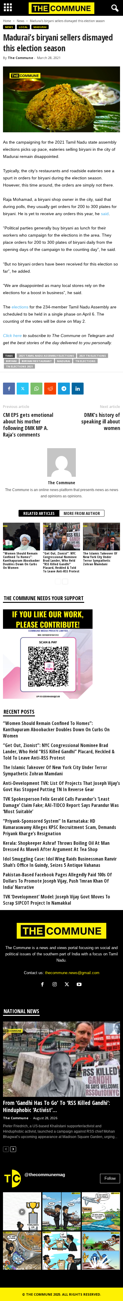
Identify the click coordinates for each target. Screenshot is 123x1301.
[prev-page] (58, 581)
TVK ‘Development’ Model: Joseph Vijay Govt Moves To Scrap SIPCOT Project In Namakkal (56, 900)
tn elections (85, 361)
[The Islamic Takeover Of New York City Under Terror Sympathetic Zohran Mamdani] (101, 536)
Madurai (40, 27)
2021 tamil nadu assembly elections (46, 356)
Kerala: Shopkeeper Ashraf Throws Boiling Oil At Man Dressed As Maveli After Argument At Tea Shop (56, 846)
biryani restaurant (37, 361)
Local (23, 27)
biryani (11, 361)
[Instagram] (56, 985)
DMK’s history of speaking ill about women (100, 421)
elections (20, 307)
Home (7, 21)
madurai (63, 361)
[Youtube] (79, 985)
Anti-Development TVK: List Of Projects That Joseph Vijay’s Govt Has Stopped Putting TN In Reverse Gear (61, 786)
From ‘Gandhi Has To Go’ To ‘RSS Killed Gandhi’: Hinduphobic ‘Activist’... (56, 1106)
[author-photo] (61, 462)
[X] (68, 985)
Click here (12, 335)
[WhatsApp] (36, 389)
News (20, 21)
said (105, 213)
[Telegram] (64, 389)
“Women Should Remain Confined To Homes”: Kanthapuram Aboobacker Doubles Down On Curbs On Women (21, 560)
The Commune (20, 57)
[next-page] (65, 581)
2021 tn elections (92, 356)
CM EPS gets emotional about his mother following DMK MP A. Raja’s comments (28, 425)
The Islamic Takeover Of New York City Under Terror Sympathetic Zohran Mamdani (100, 558)
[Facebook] (9, 389)
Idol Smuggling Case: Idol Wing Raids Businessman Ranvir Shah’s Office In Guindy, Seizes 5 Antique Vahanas (60, 862)
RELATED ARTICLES (39, 513)
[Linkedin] (78, 389)
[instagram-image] (22, 1211)
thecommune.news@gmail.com (72, 973)
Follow (110, 1178)
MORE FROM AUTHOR (82, 513)
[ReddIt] (50, 389)
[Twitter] (23, 389)
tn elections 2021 (19, 366)
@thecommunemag (44, 1174)
